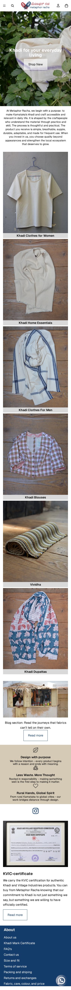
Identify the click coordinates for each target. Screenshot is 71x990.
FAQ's (8, 949)
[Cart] (66, 6)
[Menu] (4, 5)
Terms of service (15, 966)
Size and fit (12, 961)
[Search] (12, 6)
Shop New (35, 64)
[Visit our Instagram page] (36, 811)
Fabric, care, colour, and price (24, 984)
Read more (35, 735)
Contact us (11, 955)
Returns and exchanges (20, 978)
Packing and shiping (18, 972)
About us (10, 937)
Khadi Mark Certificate (19, 943)
